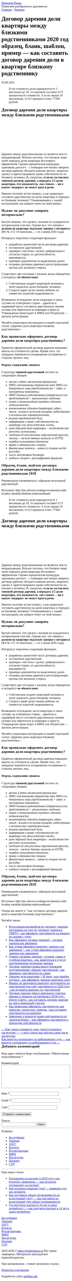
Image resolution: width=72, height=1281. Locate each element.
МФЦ (12, 1154)
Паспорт (14, 1160)
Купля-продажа (18, 1150)
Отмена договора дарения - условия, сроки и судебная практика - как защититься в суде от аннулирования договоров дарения (37, 960)
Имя (5, 1093)
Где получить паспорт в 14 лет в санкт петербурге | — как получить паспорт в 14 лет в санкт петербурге (39, 1208)
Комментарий (10, 1063)
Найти (41, 1124)
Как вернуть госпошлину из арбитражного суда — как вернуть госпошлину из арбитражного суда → (35, 1041)
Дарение (14, 1140)
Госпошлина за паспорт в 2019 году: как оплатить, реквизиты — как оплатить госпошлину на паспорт (34, 1182)
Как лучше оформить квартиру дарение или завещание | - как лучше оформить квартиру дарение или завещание (36, 950)
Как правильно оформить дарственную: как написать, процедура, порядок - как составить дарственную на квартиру (38, 1010)
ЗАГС (12, 1144)
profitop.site (30, 1276)
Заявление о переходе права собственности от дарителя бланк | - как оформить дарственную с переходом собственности (39, 1020)
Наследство (16, 1157)
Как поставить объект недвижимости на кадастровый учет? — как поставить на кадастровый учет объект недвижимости (34, 1198)
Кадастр (14, 1147)
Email (6, 1100)
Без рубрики (16, 1137)
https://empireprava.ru (30, 1250)
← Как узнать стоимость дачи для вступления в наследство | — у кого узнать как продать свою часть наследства (34, 1033)
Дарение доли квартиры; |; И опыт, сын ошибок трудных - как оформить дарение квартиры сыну (39, 978)
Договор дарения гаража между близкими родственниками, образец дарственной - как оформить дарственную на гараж (37, 970)
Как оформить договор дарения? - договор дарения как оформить (35, 941)
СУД (12, 1164)
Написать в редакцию (15, 1270)
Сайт (4, 1107)
